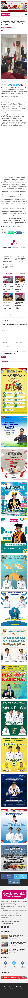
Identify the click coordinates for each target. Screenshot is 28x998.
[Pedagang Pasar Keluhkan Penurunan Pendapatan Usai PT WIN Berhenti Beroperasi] (8, 297)
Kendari (14, 226)
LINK (15, 224)
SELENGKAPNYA (21, 919)
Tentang (11, 986)
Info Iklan (20, 989)
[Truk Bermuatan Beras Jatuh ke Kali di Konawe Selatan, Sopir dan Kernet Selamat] (8, 279)
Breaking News (5, 27)
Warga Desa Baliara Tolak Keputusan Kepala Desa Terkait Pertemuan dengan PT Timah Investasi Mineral (8, 263)
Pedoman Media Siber (11, 989)
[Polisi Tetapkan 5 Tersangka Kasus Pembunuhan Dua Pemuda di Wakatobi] (20, 279)
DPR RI (6, 226)
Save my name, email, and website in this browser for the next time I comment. (13, 352)
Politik (10, 27)
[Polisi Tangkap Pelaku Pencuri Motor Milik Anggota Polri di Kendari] (20, 297)
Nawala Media (17, 995)
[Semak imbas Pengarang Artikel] (14, 242)
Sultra (18, 226)
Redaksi (17, 986)
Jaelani (10, 226)
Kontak (22, 986)
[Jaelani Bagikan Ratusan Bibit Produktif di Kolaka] (4, 937)
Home (6, 986)
